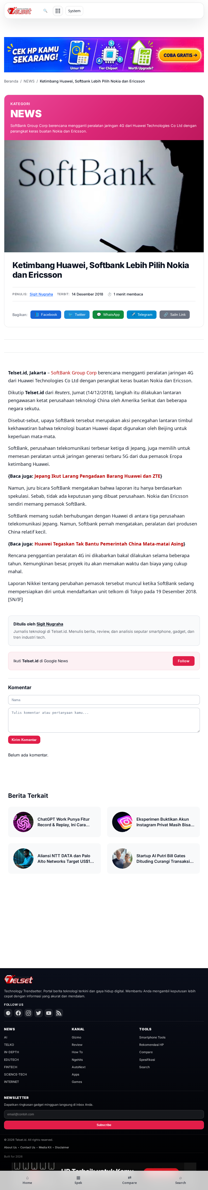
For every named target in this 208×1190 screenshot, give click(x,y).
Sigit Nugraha (41, 294)
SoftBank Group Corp (74, 373)
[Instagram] (28, 1013)
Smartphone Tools (152, 1037)
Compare (146, 1052)
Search (144, 1067)
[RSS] (59, 1013)
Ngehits (77, 1060)
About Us (10, 1147)
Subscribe (104, 1125)
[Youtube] (49, 1013)
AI (5, 1037)
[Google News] (8, 1013)
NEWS (29, 81)
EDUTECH (11, 1060)
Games (77, 1082)
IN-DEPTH (11, 1052)
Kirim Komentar (24, 740)
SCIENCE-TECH (15, 1074)
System (74, 10)
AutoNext (78, 1067)
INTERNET (11, 1082)
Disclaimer (62, 1147)
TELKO (9, 1045)
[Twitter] (38, 1013)
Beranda (11, 81)
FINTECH (10, 1067)
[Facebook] (18, 1013)
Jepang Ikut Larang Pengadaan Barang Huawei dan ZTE (97, 476)
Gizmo (76, 1037)
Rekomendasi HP (151, 1045)
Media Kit (45, 1147)
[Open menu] (58, 11)
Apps (75, 1074)
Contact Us (27, 1147)
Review (77, 1045)
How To (77, 1052)
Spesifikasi (147, 1060)
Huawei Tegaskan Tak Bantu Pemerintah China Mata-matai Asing (108, 544)
